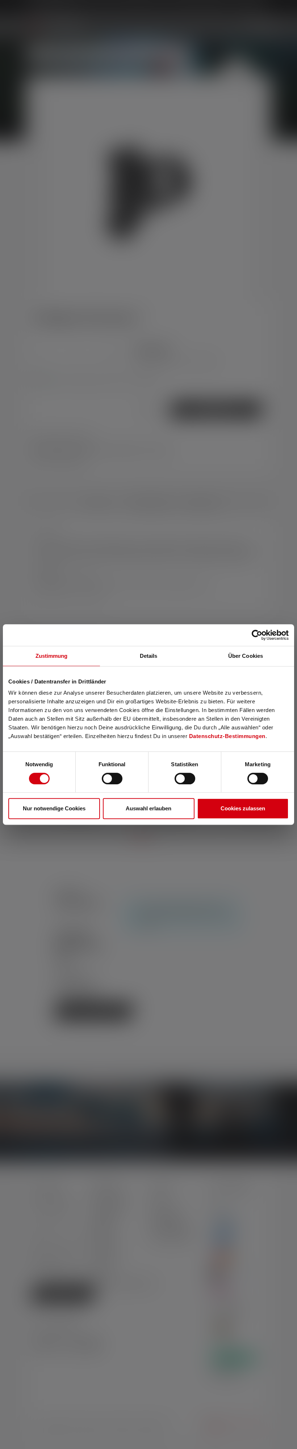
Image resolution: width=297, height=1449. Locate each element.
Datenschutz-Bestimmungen (227, 736)
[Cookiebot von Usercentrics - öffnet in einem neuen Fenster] (257, 635)
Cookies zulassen (243, 808)
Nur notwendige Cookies (54, 808)
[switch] (112, 778)
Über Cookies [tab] (245, 656)
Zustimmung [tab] (51, 656)
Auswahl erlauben (148, 808)
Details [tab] (149, 656)
